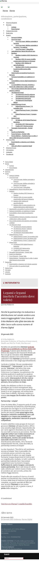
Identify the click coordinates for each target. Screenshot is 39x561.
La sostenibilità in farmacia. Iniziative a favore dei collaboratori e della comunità (21, 86)
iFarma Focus (11, 148)
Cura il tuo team (13, 177)
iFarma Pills (10, 140)
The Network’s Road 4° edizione (23, 228)
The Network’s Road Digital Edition (23, 101)
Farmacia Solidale (14, 175)
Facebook (9, 154)
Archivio (11, 166)
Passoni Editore (8, 547)
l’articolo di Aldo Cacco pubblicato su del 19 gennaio (18, 349)
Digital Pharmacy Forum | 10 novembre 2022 (23, 107)
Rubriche (9, 33)
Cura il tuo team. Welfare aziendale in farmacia (26, 42)
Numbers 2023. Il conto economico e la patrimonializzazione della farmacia (25, 69)
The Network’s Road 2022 (21, 230)
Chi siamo (10, 150)
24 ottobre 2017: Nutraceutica (22, 248)
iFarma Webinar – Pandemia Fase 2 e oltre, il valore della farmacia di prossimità (23, 137)
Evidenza (17, 519)
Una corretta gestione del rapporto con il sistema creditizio (22, 89)
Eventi (8, 35)
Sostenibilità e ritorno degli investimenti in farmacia (23, 82)
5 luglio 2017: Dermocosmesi (21, 250)
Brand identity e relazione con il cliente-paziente (22, 143)
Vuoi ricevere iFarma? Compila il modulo (16, 504)
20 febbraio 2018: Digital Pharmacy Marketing (25, 121)
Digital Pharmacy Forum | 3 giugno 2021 (25, 115)
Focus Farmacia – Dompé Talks (18, 256)
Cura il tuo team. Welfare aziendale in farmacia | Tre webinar (26, 46)
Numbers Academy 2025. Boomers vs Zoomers (26, 56)
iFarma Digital (11, 23)
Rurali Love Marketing (15, 254)
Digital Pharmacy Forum (16, 234)
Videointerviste (11, 31)
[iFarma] (8, 11)
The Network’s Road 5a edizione (23, 227)
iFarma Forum (13, 242)
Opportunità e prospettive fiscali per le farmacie (21, 74)
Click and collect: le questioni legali (21, 146)
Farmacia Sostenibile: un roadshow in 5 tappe (22, 78)
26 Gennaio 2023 (7, 519)
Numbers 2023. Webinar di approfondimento (22, 64)
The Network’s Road (15, 225)
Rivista (8, 25)
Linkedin (9, 152)
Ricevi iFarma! (15, 29)
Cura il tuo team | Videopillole (22, 187)
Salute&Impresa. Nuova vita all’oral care (23, 51)
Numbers (11, 191)
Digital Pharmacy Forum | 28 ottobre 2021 (26, 111)
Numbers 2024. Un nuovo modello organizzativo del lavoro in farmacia (25, 60)
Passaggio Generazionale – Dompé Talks (20, 129)
